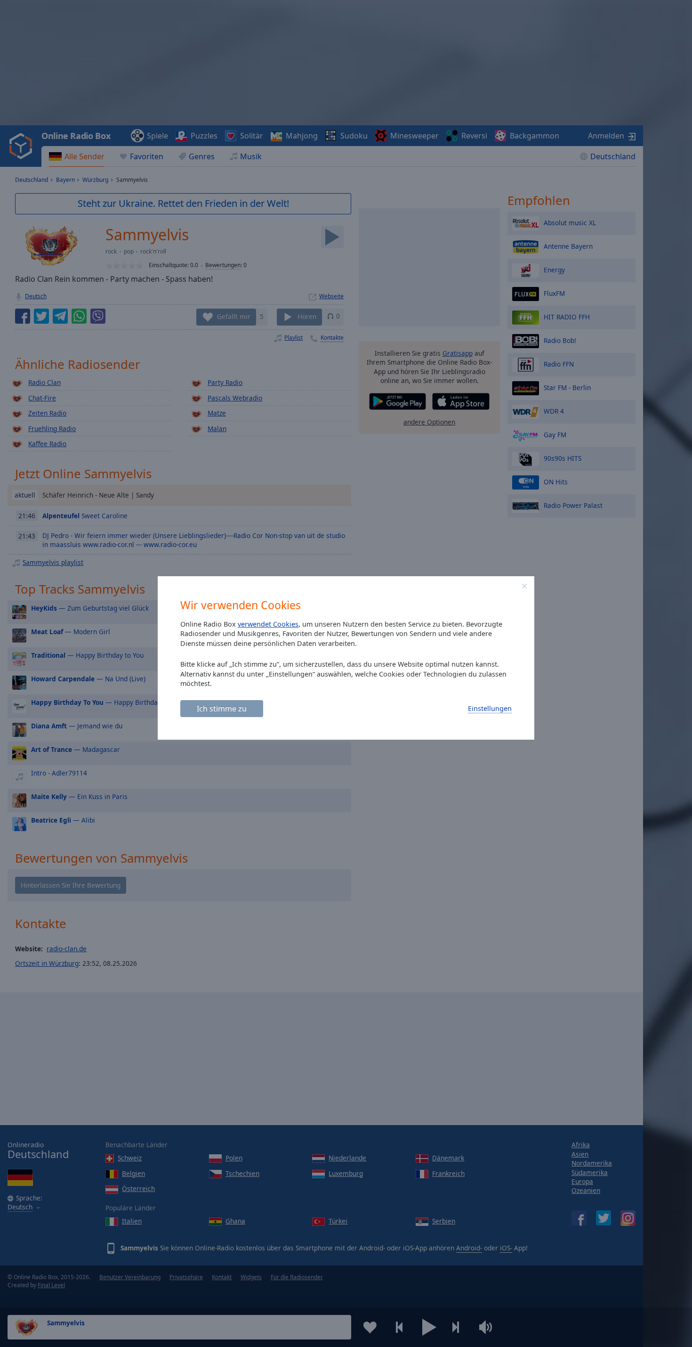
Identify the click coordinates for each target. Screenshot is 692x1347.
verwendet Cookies (268, 624)
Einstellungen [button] (490, 708)
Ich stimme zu (222, 708)
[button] (524, 586)
